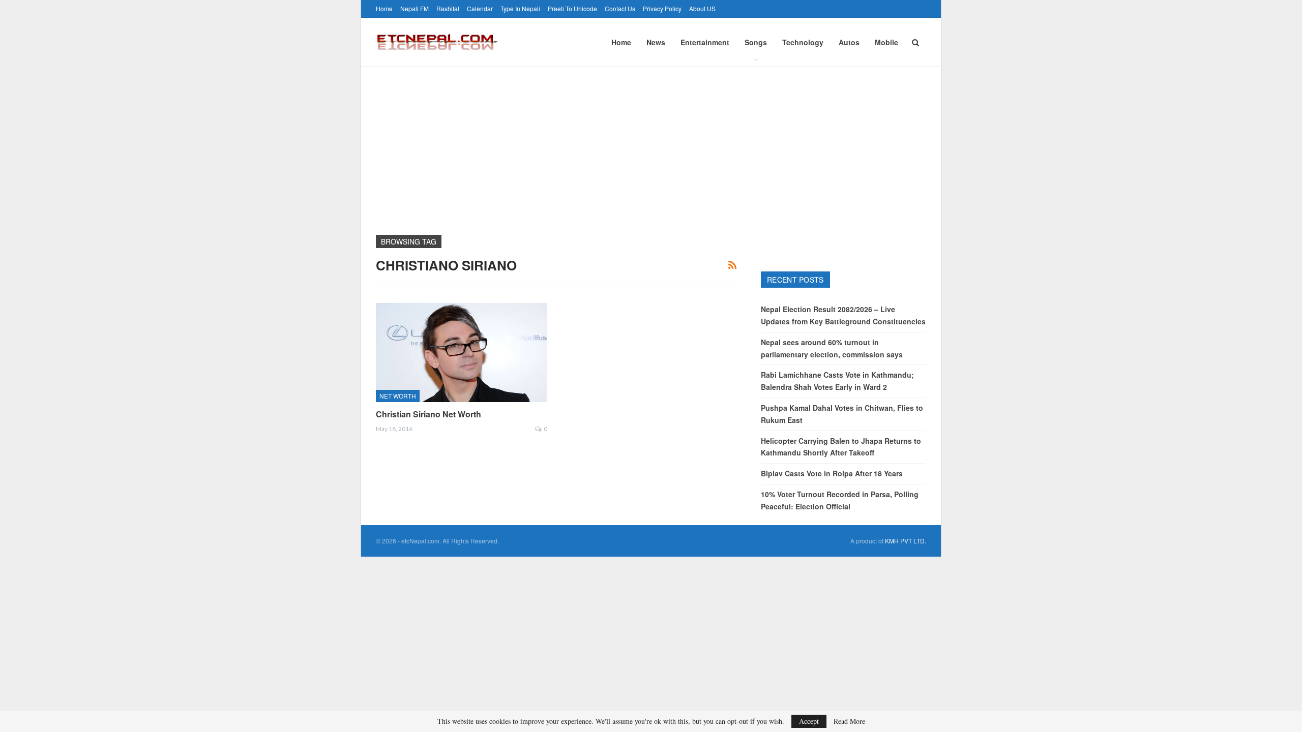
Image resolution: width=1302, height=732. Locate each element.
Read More (849, 721)
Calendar (480, 8)
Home (384, 8)
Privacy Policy (662, 8)
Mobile (886, 42)
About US (702, 8)
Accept (809, 721)
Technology (802, 42)
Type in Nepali (520, 8)
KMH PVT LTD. (905, 540)
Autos (849, 42)
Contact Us (620, 8)
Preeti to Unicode (572, 8)
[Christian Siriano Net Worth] (461, 352)
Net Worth (397, 395)
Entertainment (704, 42)
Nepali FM (414, 8)
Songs (756, 42)
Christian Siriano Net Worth (428, 414)
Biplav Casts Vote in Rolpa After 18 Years (832, 473)
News (655, 42)
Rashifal (447, 8)
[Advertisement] (651, 143)
